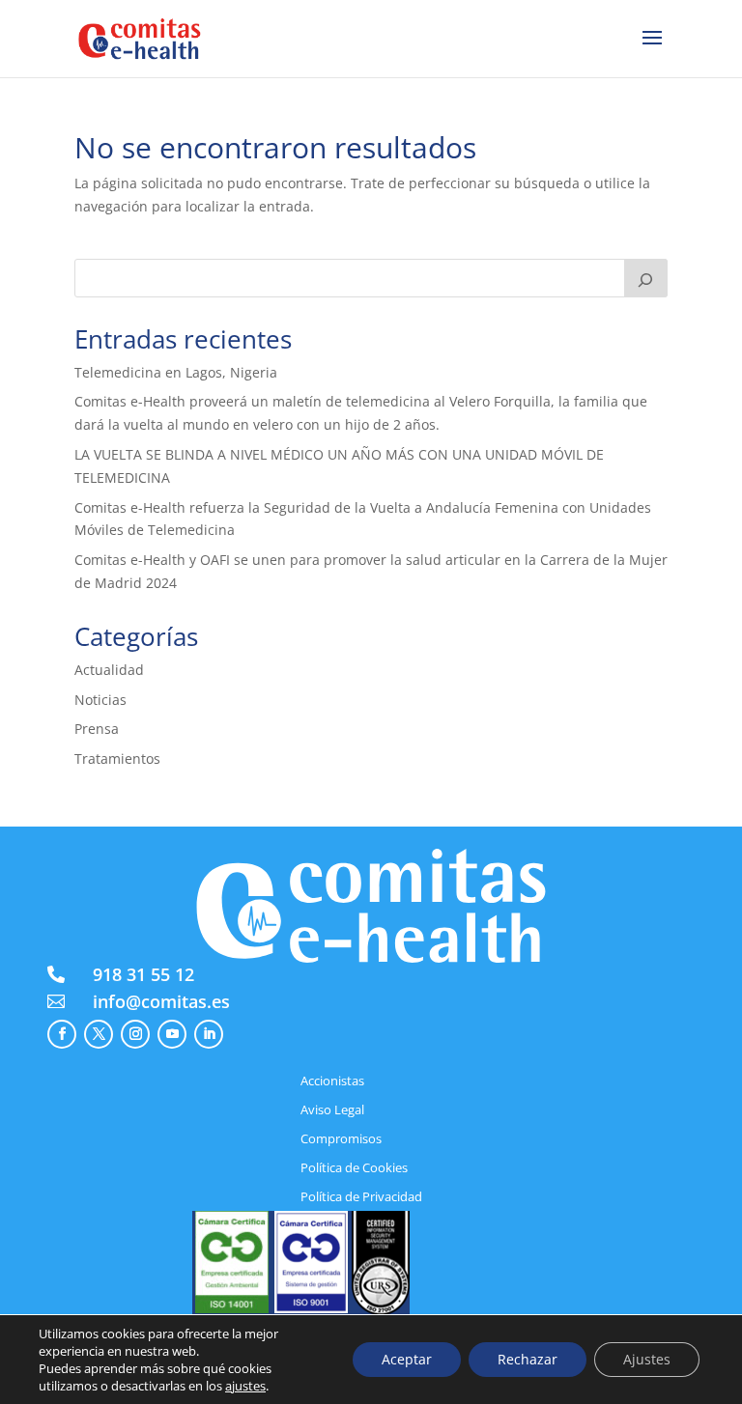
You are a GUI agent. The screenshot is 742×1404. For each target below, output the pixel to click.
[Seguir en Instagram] (135, 1034)
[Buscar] (646, 278)
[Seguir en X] (98, 1034)
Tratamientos (117, 758)
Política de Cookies (354, 1168)
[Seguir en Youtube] (171, 1034)
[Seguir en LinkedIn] (208, 1034)
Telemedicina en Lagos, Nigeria (175, 372)
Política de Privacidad (361, 1197)
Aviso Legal (332, 1110)
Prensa (96, 728)
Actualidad (109, 669)
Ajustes (647, 1359)
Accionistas (332, 1081)
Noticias (100, 699)
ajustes (245, 1385)
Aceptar (407, 1359)
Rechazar (527, 1359)
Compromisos (341, 1139)
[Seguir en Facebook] (61, 1034)
